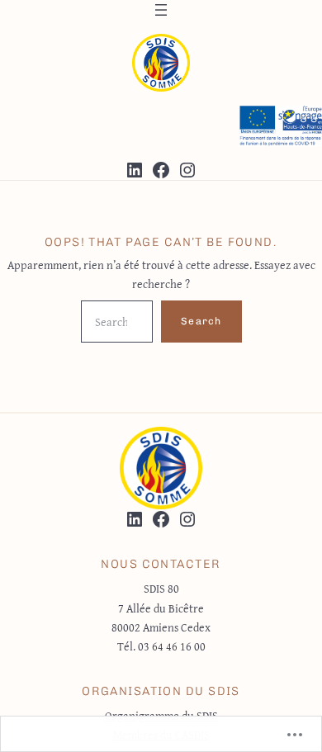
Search (201, 321)
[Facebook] (161, 170)
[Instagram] (187, 170)
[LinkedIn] (134, 170)
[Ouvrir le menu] (161, 10)
